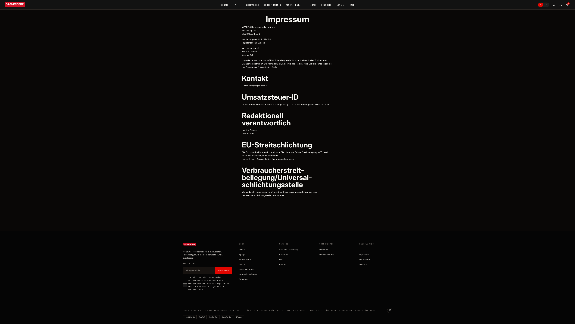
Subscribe (223, 270)
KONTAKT (341, 4)
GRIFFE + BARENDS (272, 4)
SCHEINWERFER (252, 4)
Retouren (283, 254)
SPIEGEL (236, 4)
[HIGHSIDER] (15, 4)
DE (541, 5)
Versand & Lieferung (288, 249)
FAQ (281, 259)
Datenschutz (202, 286)
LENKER (313, 4)
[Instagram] (389, 310)
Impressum (364, 254)
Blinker (242, 249)
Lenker (242, 264)
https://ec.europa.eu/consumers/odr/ (259, 155)
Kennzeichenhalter (248, 274)
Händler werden (326, 254)
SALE (352, 4)
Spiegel (242, 254)
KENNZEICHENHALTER (295, 4)
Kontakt (283, 264)
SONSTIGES (326, 4)
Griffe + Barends (246, 269)
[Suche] (554, 5)
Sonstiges (243, 279)
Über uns (323, 249)
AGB (361, 249)
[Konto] (561, 5)
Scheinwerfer (245, 259)
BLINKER (224, 4)
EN (546, 5)
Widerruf (363, 264)
